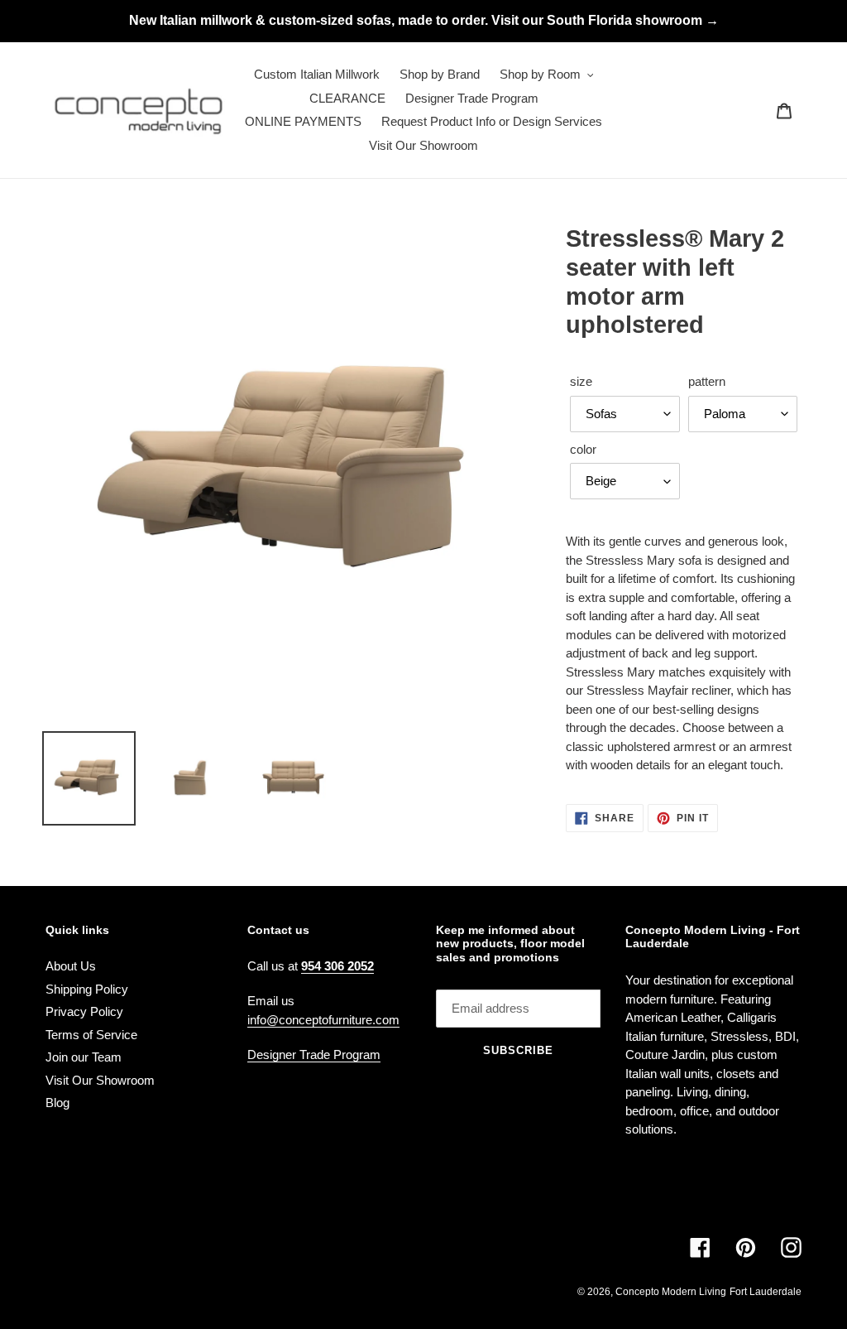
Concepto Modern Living (670, 1292)
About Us (70, 966)
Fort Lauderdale (766, 1292)
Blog (57, 1102)
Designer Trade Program (313, 1054)
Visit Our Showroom (100, 1080)
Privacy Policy (84, 1011)
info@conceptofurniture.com (323, 1020)
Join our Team (83, 1057)
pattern (706, 381)
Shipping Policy (86, 989)
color (583, 449)
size (581, 381)
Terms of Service (91, 1035)
